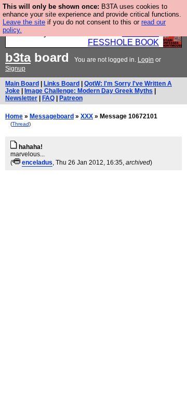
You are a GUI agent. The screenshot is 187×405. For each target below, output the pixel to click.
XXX (87, 116)
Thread (20, 124)
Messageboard (52, 116)
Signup (15, 68)
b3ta (18, 57)
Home (14, 116)
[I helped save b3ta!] (16, 162)
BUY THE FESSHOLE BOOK (123, 38)
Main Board (22, 83)
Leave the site (24, 22)
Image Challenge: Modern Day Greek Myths (88, 91)
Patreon (71, 98)
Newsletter (21, 98)
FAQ (48, 98)
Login (146, 59)
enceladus (37, 162)
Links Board (61, 83)
